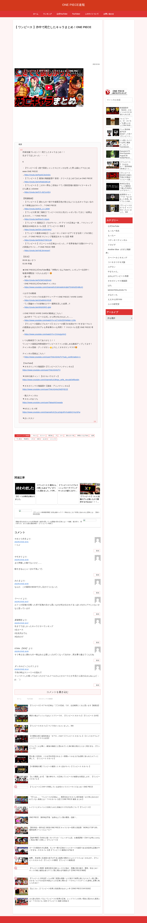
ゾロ (32, 439)
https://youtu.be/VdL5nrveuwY (37, 250)
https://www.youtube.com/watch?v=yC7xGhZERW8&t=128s (50, 320)
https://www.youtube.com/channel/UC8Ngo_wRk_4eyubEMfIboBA (50, 380)
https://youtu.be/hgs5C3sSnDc (37, 175)
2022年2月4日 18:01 (22, 542)
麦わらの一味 (70, 435)
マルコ (35, 435)
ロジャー (42, 435)
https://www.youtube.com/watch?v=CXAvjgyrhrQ (45, 334)
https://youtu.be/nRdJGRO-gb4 (37, 307)
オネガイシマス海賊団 (23, 435)
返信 (97, 551)
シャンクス (53, 439)
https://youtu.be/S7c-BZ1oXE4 (37, 192)
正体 (38, 439)
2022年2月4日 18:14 (22, 669)
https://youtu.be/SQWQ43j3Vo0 (37, 280)
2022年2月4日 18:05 (22, 560)
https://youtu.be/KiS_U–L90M (37, 209)
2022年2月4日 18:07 (22, 601)
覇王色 (50, 435)
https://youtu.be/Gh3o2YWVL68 (38, 240)
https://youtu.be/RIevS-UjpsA (36, 219)
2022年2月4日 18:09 (22, 651)
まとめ (45, 439)
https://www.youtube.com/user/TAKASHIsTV (41, 370)
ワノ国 (18, 439)
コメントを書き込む (57, 692)
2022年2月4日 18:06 (22, 584)
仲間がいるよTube (82, 435)
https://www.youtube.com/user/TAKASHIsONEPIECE (45, 389)
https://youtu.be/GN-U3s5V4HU (37, 230)
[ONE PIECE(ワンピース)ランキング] (116, 92)
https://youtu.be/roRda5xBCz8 (37, 182)
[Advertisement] (58, 46)
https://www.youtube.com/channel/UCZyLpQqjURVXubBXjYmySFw (51, 412)
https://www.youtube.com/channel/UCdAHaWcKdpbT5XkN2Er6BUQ (53, 287)
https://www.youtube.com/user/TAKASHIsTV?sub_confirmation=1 (52, 357)
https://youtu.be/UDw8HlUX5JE (37, 300)
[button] (130, 100)
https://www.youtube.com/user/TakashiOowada (42, 402)
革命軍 (26, 439)
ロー (61, 435)
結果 (92, 435)
